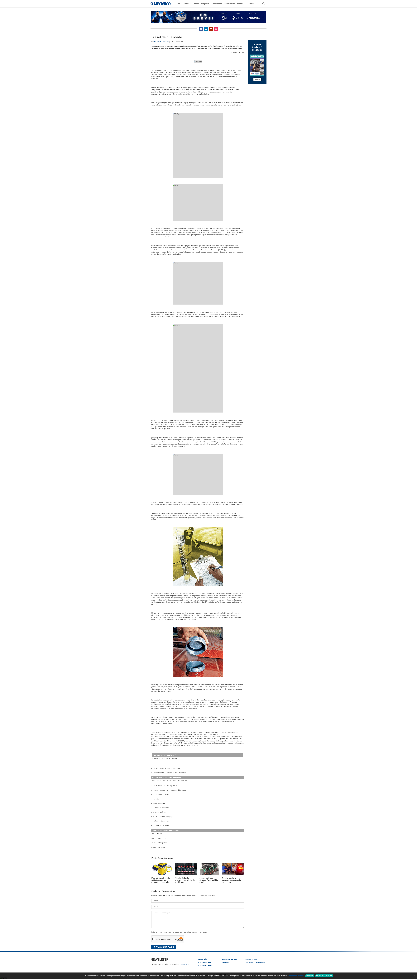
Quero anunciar (205, 965)
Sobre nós (202, 959)
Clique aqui (185, 964)
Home (179, 4)
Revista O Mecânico (161, 3)
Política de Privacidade (255, 962)
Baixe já (257, 79)
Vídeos (196, 4)
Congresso (205, 4)
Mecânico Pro (217, 4)
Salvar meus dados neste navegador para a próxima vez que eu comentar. (180, 932)
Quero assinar (204, 962)
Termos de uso (251, 959)
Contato (225, 962)
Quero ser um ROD (229, 959)
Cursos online (229, 4)
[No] (414, 976)
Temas (250, 4)
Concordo (309, 976)
